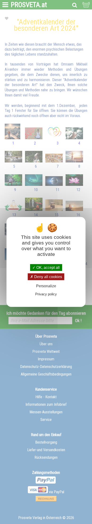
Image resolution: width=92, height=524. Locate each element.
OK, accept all (47, 268)
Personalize (46, 286)
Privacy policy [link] (46, 294)
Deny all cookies (47, 277)
